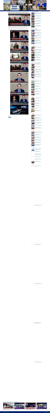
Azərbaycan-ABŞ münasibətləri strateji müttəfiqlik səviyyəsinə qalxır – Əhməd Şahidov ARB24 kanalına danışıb (8, 409)
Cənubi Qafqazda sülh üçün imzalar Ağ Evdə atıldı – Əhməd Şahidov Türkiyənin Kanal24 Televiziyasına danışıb (30, 409)
